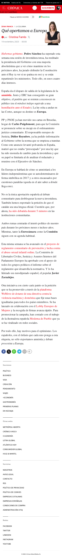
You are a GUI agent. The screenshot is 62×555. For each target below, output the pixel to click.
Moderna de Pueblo (41, 318)
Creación (7, 384)
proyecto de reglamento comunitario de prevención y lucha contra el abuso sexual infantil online (30, 248)
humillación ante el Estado (16, 107)
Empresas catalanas (12, 496)
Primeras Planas (10, 406)
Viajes (5, 393)
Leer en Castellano (8, 12)
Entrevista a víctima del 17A (33, 2)
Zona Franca (7, 26)
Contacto (7, 479)
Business (7, 375)
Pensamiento (9, 388)
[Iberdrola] (44, 17)
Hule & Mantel (9, 454)
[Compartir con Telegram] (19, 351)
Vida (5, 380)
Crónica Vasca (10, 431)
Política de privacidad (13, 488)
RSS (4, 483)
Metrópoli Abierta (11, 427)
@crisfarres (29, 37)
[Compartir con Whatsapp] (14, 351)
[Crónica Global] (20, 8)
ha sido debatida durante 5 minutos (28, 211)
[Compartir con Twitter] (9, 352)
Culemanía (8, 436)
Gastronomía (9, 402)
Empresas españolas (12, 501)
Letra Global (9, 440)
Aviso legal (8, 474)
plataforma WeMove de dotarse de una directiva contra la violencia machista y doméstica (26, 293)
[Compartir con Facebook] (3, 351)
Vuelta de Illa (16, 2)
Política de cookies (12, 492)
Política (7, 371)
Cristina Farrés (18, 37)
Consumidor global (12, 449)
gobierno (12, 53)
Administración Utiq (13, 510)
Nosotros (7, 470)
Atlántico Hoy (9, 445)
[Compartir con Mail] (24, 351)
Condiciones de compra (14, 505)
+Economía (8, 397)
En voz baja (8, 411)
